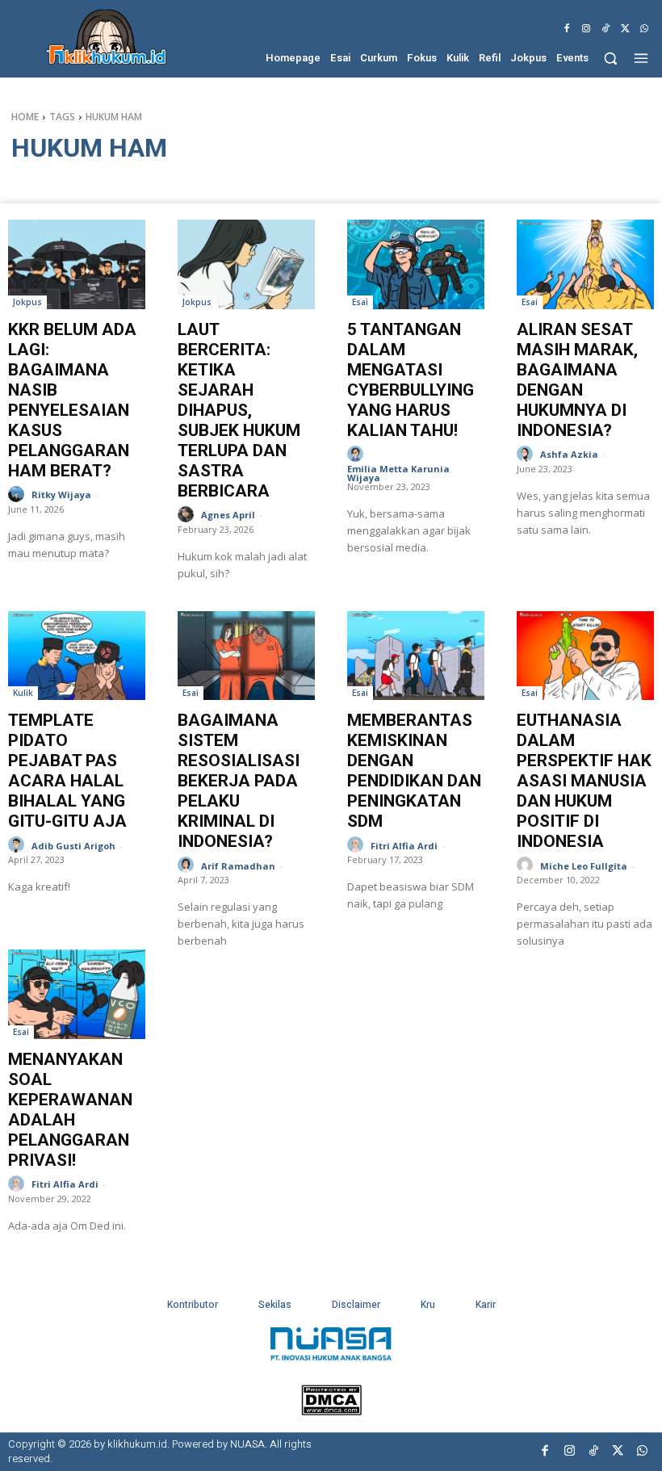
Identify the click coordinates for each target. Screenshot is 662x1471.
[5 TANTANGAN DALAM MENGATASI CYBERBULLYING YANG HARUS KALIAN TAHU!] (415, 264)
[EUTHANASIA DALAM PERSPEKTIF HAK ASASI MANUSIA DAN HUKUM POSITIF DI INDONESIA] (585, 656)
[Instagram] (586, 29)
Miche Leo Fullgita (583, 866)
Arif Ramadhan (238, 866)
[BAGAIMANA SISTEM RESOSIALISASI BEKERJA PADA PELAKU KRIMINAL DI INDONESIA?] (246, 656)
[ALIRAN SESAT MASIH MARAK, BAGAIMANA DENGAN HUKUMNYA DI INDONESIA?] (585, 264)
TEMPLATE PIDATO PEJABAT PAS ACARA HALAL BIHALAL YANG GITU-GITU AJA (67, 770)
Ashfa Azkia (569, 454)
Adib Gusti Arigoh (73, 846)
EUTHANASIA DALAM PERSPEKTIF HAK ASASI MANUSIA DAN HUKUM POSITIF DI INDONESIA (584, 780)
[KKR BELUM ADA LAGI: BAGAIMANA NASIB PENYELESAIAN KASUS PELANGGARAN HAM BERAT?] (76, 264)
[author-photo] (18, 494)
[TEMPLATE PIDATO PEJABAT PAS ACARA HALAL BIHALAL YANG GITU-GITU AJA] (76, 656)
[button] (610, 57)
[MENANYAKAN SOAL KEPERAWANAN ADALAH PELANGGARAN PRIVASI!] (76, 994)
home (25, 117)
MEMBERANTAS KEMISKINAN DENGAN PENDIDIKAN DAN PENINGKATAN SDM (414, 770)
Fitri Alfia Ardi (404, 846)
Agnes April (228, 515)
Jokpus (27, 302)
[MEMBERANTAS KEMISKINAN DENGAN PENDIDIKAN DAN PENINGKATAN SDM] (415, 656)
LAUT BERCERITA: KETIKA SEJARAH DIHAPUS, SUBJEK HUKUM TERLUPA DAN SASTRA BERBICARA (239, 410)
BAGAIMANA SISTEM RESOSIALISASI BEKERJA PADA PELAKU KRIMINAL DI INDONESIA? (239, 780)
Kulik (23, 692)
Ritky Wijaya (61, 494)
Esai (360, 302)
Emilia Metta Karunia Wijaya (398, 473)
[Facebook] (566, 29)
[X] (625, 29)
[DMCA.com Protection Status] (331, 1411)
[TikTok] (605, 29)
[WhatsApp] (644, 29)
